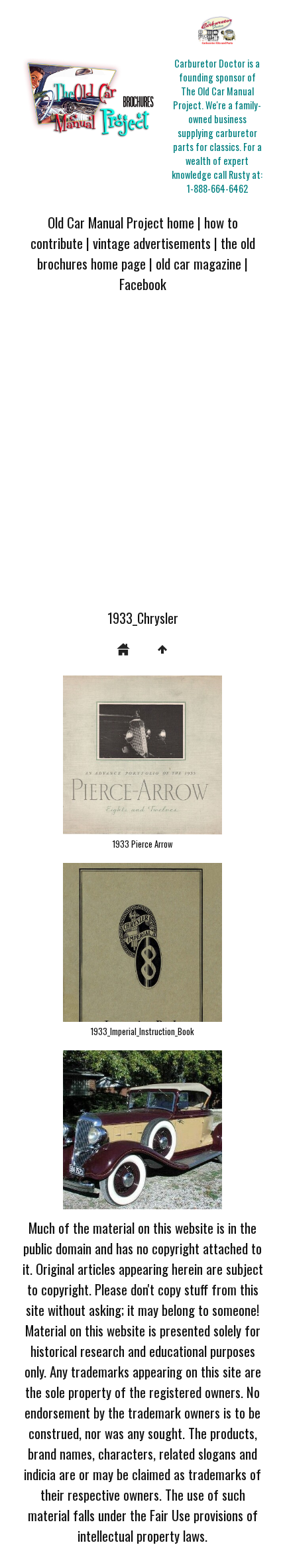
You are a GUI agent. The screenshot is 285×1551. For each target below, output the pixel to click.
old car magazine (198, 263)
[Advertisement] (142, 459)
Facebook (142, 284)
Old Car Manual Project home (121, 222)
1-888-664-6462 (217, 188)
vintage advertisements (152, 242)
